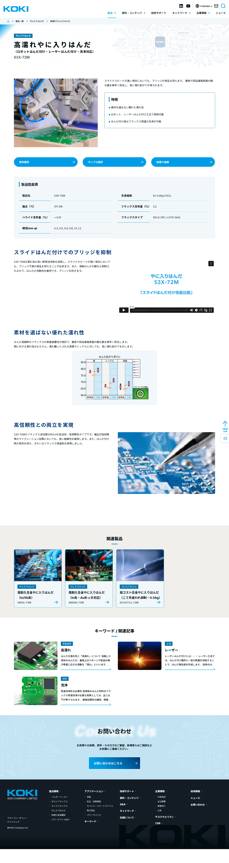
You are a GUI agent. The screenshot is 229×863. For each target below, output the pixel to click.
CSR (157, 823)
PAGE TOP (225, 430)
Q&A (123, 804)
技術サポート (158, 13)
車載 (89, 797)
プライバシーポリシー (17, 818)
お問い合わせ (198, 804)
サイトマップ (13, 822)
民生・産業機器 (94, 801)
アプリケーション (93, 791)
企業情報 (160, 791)
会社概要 (162, 801)
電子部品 (91, 810)
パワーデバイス (94, 815)
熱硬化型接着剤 (58, 815)
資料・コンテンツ (129, 798)
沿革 (160, 810)
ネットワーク (127, 810)
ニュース (221, 13)
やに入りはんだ (58, 810)
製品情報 (54, 791)
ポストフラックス (59, 801)
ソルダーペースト (59, 797)
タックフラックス (59, 806)
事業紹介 (162, 806)
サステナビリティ (164, 816)
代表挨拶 (162, 797)
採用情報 (195, 791)
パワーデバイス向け (60, 819)
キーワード (90, 821)
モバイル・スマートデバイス (100, 806)
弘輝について (127, 817)
